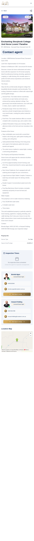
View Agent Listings (17, 294)
